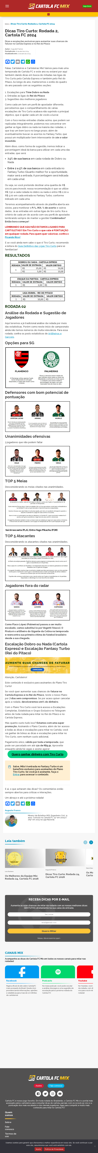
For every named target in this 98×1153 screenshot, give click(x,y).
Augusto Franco (17, 49)
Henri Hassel (90, 868)
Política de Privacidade (54, 1149)
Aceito (38, 1149)
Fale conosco (56, 1086)
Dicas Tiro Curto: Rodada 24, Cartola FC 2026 (63, 875)
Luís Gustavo (9, 871)
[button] (85, 842)
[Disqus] (33, 1036)
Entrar (16, 774)
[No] (95, 1146)
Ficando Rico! (12, 237)
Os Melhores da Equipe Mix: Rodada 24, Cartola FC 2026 (22, 877)
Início (7, 24)
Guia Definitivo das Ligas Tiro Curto (37, 246)
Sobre (8, 1122)
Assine (39, 1086)
